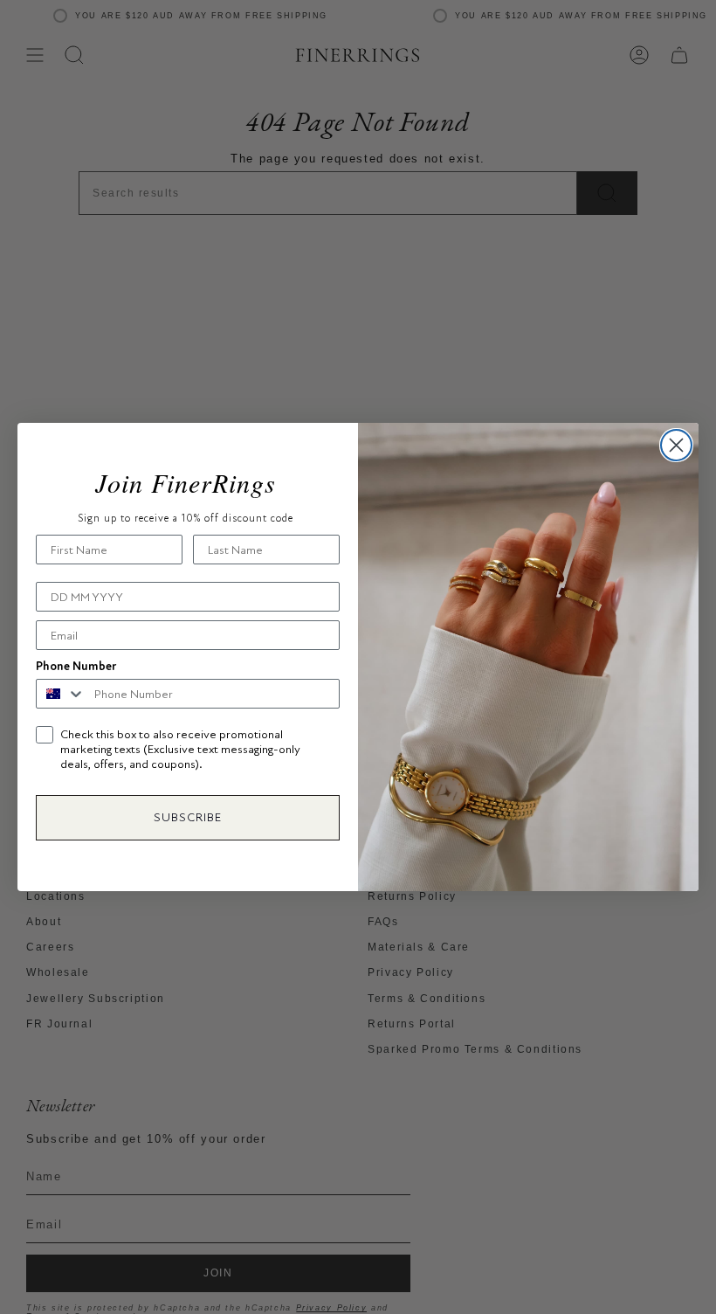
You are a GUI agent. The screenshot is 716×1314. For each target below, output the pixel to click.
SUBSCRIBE (188, 817)
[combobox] (61, 694)
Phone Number (76, 666)
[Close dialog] (676, 445)
